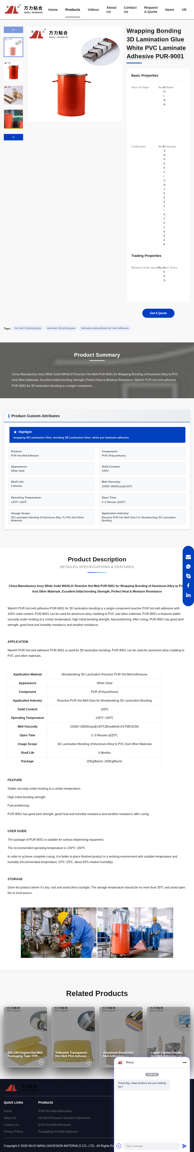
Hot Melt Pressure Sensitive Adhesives (64, 1118)
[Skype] (188, 576)
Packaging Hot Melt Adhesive (58, 1131)
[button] (13, 137)
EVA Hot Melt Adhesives (54, 1124)
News (169, 10)
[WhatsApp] (188, 566)
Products (72, 10)
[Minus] (184, 1062)
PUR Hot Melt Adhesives (55, 1111)
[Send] (184, 1146)
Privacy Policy (13, 1131)
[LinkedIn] (188, 595)
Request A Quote (151, 10)
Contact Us (130, 10)
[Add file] (119, 1146)
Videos (93, 10)
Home (53, 10)
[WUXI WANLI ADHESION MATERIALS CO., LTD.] (24, 10)
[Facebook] (188, 585)
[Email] (188, 557)
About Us (111, 10)
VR (184, 10)
